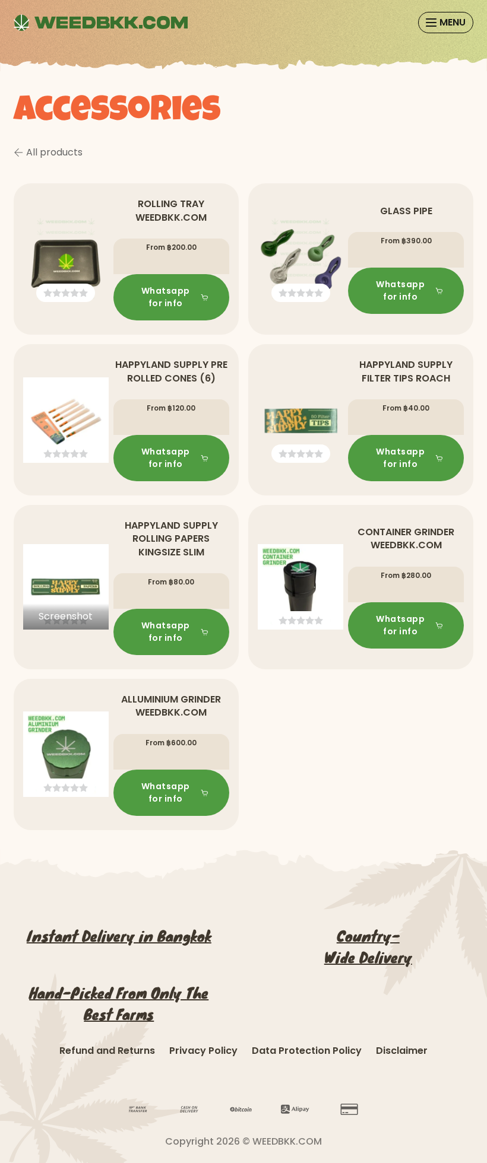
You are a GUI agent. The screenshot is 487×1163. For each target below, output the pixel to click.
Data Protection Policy (307, 1050)
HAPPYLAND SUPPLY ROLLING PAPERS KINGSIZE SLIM (171, 539)
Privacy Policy (203, 1050)
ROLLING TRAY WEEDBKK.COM (171, 210)
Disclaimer (402, 1050)
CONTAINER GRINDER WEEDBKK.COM (406, 538)
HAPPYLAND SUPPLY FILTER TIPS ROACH (406, 371)
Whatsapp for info (165, 297)
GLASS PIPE (406, 211)
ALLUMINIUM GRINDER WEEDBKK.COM (171, 705)
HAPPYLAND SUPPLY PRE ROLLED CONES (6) (171, 371)
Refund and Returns (107, 1050)
